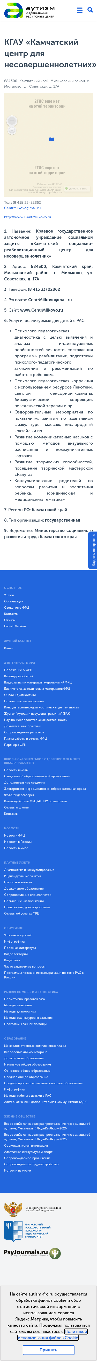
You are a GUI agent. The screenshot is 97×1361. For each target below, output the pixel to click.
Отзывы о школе (16, 807)
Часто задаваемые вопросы (24, 966)
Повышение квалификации (24, 701)
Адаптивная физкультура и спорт (28, 1152)
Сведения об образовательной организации (37, 776)
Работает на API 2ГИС (49, 184)
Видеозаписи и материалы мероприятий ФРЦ (38, 682)
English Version (15, 626)
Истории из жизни (17, 1170)
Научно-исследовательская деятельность (35, 720)
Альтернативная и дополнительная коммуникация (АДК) (45, 1102)
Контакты (11, 614)
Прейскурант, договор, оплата (27, 907)
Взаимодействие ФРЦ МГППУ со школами (35, 801)
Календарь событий (18, 676)
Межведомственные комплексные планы (35, 1046)
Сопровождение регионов (24, 732)
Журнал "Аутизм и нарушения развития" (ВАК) (37, 713)
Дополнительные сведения (24, 782)
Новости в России (18, 842)
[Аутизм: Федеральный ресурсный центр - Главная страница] (29, 10)
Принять (48, 1350)
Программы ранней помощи (25, 1024)
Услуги (9, 595)
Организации (13, 601)
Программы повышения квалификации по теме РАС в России (44, 975)
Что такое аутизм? (18, 935)
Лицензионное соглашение (47, 187)
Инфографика (14, 941)
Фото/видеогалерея (19, 795)
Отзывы (9, 620)
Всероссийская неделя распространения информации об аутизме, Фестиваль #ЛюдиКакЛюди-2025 (47, 1137)
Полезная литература (20, 948)
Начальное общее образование (27, 1064)
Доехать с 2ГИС (78, 188)
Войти (8, 648)
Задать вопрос (93, 551)
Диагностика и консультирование (29, 870)
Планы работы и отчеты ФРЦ (25, 738)
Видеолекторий (16, 954)
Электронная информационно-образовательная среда (45, 789)
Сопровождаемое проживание (27, 1158)
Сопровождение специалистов (27, 895)
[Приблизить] (12, 121)
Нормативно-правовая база (24, 999)
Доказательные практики (22, 726)
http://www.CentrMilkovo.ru (27, 217)
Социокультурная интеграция (26, 1145)
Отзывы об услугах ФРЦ (21, 913)
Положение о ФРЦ (18, 670)
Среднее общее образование (26, 1077)
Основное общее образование (27, 1071)
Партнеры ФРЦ (15, 745)
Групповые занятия (18, 882)
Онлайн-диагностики (20, 695)
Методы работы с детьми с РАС (27, 1095)
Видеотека (12, 960)
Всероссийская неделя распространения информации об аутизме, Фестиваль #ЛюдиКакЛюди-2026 (47, 1126)
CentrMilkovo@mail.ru (22, 208)
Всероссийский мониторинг (25, 1052)
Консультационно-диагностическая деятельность (41, 707)
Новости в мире (16, 848)
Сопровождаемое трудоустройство (31, 1164)
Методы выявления (18, 1005)
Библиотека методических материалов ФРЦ (37, 689)
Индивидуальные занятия (22, 876)
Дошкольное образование (24, 888)
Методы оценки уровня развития (28, 1018)
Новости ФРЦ (14, 835)
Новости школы (16, 770)
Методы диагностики (20, 1011)
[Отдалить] (12, 130)
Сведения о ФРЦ (16, 607)
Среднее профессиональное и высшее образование (43, 1083)
